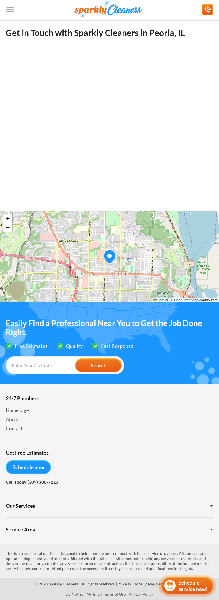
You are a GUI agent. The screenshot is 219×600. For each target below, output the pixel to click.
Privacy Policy (141, 594)
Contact (14, 429)
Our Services (20, 506)
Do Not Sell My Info (82, 594)
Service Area (20, 529)
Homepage (17, 410)
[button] (109, 257)
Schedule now (28, 467)
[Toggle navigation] (10, 9)
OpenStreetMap (186, 299)
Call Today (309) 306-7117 (32, 482)
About (12, 419)
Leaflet (162, 299)
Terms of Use (114, 594)
